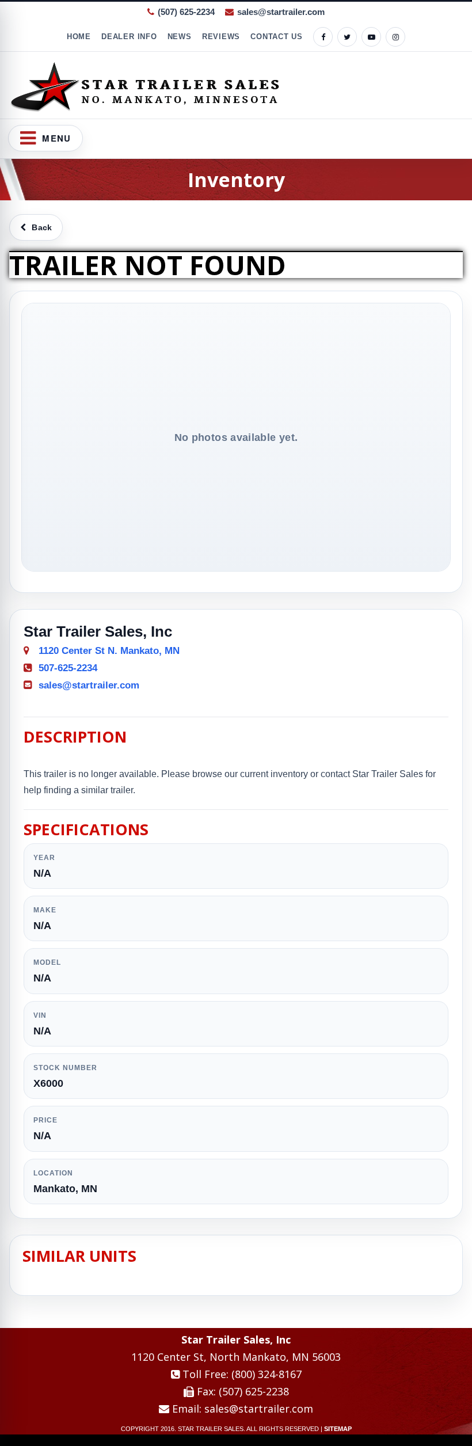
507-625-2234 (68, 668)
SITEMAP (338, 1428)
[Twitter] (347, 37)
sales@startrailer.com (281, 12)
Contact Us (276, 36)
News (180, 36)
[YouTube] (371, 37)
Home (79, 36)
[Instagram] (395, 37)
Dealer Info (129, 36)
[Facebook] (323, 37)
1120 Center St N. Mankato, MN (109, 650)
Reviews (221, 36)
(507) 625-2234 (186, 12)
